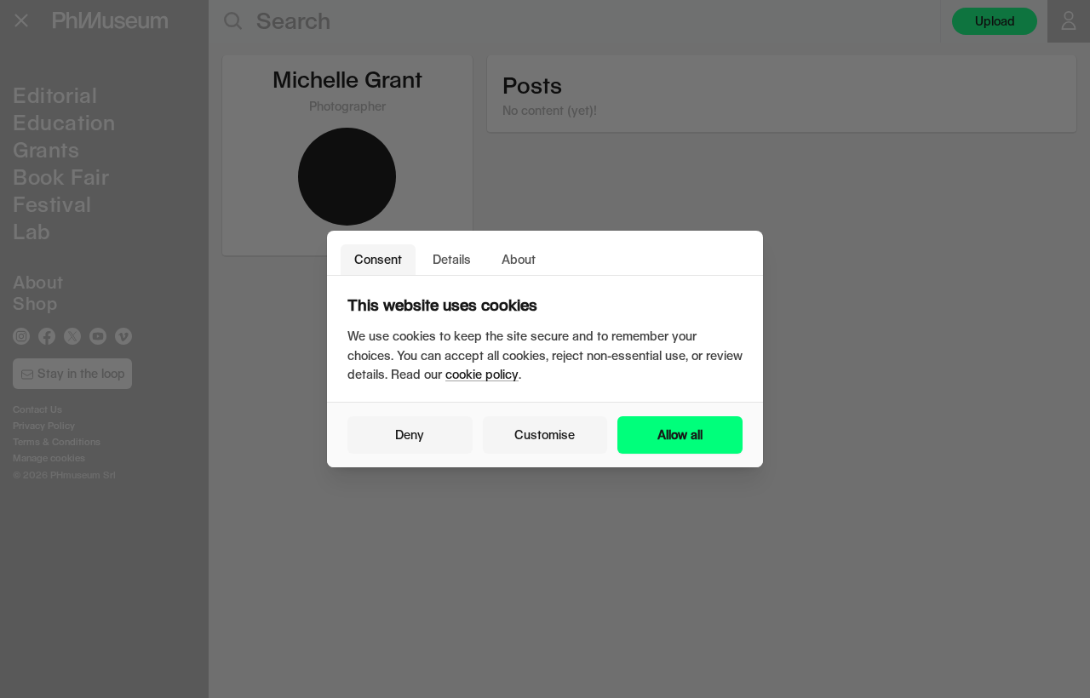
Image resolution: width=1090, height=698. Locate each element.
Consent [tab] (378, 259)
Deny (409, 434)
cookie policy (482, 374)
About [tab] (519, 259)
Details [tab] (452, 259)
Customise (544, 434)
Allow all (680, 434)
